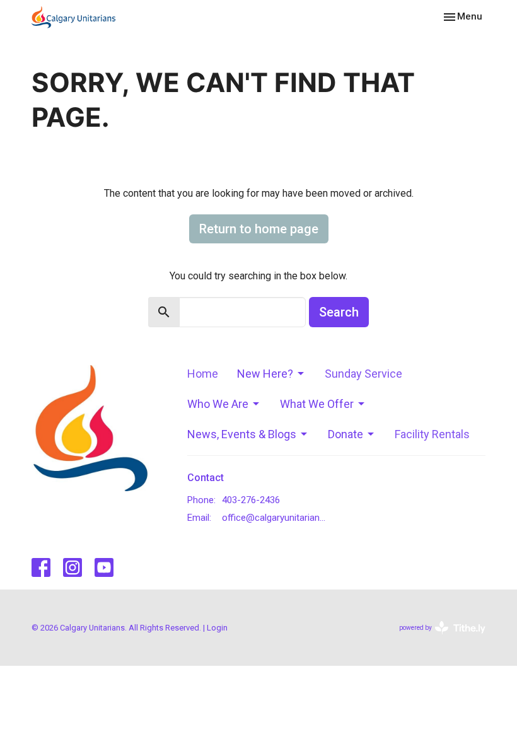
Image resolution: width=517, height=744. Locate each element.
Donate (345, 434)
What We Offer (317, 403)
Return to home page (258, 228)
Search (339, 312)
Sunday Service (363, 373)
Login (217, 627)
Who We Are (217, 403)
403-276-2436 (251, 500)
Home (202, 373)
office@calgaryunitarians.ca (276, 517)
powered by (435, 638)
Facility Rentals (432, 434)
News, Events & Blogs (241, 434)
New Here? (265, 373)
